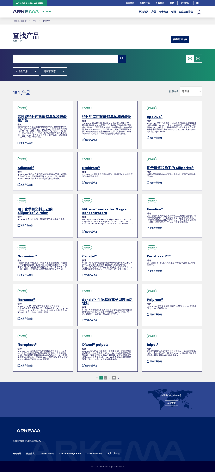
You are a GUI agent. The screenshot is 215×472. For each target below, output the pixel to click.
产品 (153, 11)
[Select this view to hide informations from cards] (190, 59)
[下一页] (118, 377)
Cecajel (89, 256)
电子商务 (163, 11)
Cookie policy (47, 453)
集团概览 (130, 3)
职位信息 (160, 3)
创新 (173, 11)
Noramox (26, 300)
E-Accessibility (94, 453)
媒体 (172, 3)
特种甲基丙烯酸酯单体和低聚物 (106, 117)
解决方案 (143, 11)
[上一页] (97, 377)
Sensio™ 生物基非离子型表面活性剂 (107, 301)
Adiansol (26, 168)
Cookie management (70, 453)
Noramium (27, 256)
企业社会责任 (186, 11)
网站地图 (17, 453)
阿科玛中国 (145, 3)
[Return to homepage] (26, 11)
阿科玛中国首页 (20, 21)
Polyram (155, 300)
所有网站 (185, 3)
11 (114, 377)
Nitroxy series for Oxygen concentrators (105, 211)
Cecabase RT (159, 256)
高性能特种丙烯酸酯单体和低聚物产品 (42, 118)
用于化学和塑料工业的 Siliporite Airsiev (35, 211)
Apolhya (154, 117)
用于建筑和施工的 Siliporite (170, 168)
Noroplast (27, 345)
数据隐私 (30, 453)
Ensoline (155, 209)
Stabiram (91, 168)
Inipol (152, 345)
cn (197, 3)
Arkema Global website (29, 2)
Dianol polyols (95, 345)
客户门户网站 (113, 453)
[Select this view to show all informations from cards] (198, 59)
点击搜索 (171, 403)
